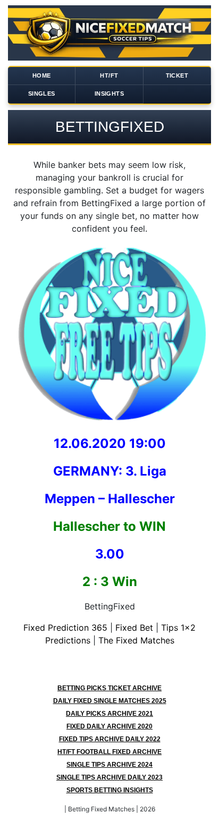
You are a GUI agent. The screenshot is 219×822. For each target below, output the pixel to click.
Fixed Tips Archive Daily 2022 (110, 739)
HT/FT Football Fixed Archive (109, 752)
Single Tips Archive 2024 (109, 764)
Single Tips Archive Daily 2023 (109, 777)
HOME (41, 75)
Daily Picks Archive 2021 (109, 713)
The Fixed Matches (136, 640)
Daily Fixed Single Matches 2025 (109, 701)
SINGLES (41, 93)
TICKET (177, 75)
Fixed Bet (134, 627)
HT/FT (109, 75)
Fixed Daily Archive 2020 (109, 726)
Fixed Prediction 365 (65, 627)
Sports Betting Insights (109, 790)
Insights (109, 93)
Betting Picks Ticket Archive (109, 688)
